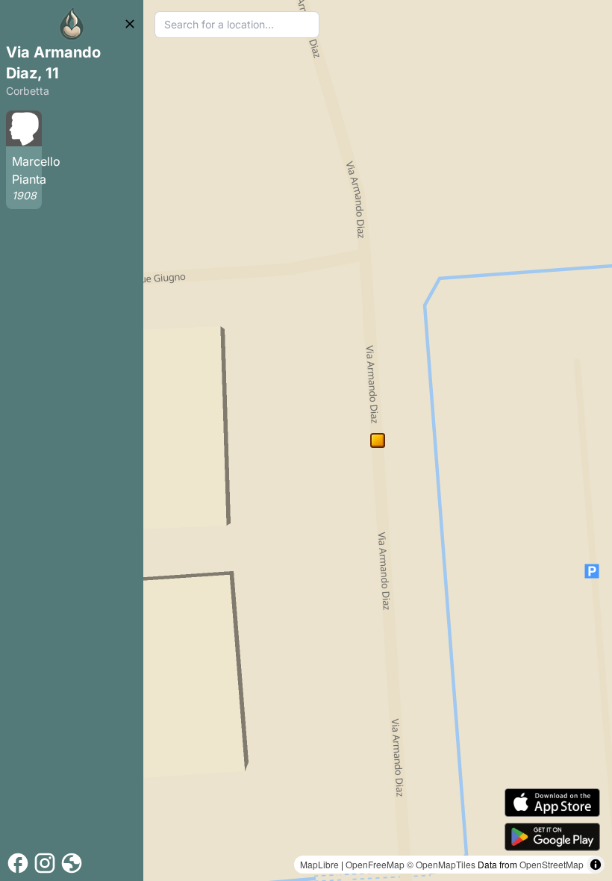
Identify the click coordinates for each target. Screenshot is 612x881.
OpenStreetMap (551, 864)
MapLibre (319, 864)
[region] (377, 440)
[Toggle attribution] (596, 865)
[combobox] (237, 24)
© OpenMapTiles (441, 864)
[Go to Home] (72, 24)
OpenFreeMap (375, 864)
